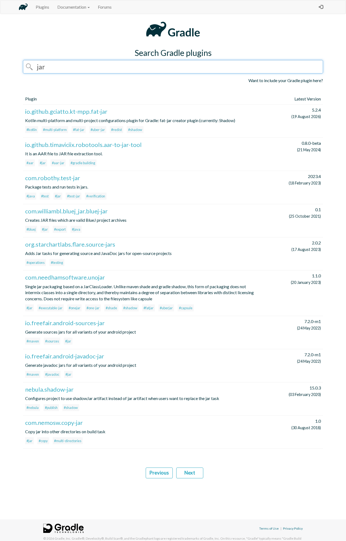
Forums (105, 6)
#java (30, 196)
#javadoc (52, 374)
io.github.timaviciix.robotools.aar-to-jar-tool (83, 144)
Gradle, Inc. (63, 538)
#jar (43, 163)
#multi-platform (55, 129)
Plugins (42, 6)
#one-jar (92, 308)
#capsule (185, 308)
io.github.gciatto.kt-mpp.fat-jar (66, 111)
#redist (116, 129)
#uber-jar (98, 129)
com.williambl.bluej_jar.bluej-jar (66, 211)
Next (189, 473)
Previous (159, 473)
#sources (52, 341)
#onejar (74, 308)
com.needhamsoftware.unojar (65, 277)
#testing (57, 262)
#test (45, 196)
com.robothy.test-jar (52, 178)
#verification (95, 196)
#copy (43, 441)
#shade (111, 308)
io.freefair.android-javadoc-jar (64, 356)
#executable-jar (50, 308)
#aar (30, 163)
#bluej (31, 229)
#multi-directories (67, 441)
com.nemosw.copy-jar (54, 422)
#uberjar (166, 308)
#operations (35, 262)
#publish (51, 407)
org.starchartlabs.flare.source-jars (70, 244)
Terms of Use (269, 528)
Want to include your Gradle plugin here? (285, 80)
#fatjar (149, 308)
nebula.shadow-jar (49, 389)
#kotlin (31, 129)
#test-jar (73, 196)
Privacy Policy (293, 528)
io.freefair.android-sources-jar (65, 323)
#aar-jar (58, 163)
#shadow (135, 129)
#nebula (32, 407)
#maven (32, 341)
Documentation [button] (72, 6)
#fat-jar (78, 129)
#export (60, 229)
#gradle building (83, 163)
